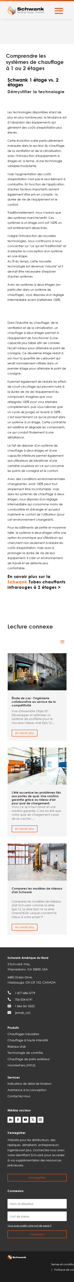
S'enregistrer (37, 1177)
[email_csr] (22, 1013)
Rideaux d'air (16, 1046)
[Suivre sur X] (33, 1120)
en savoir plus (24, 733)
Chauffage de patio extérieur (28, 1059)
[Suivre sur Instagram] (40, 1120)
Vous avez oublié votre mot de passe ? (29, 1225)
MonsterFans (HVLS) (21, 1065)
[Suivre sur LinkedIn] (10, 1120)
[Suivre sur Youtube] (25, 1120)
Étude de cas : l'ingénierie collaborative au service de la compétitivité (34, 701)
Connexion (37, 1234)
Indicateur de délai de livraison (29, 1083)
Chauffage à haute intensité (27, 1040)
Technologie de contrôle (25, 1053)
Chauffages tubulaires (23, 1034)
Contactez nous (18, 1096)
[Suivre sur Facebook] (18, 1120)
